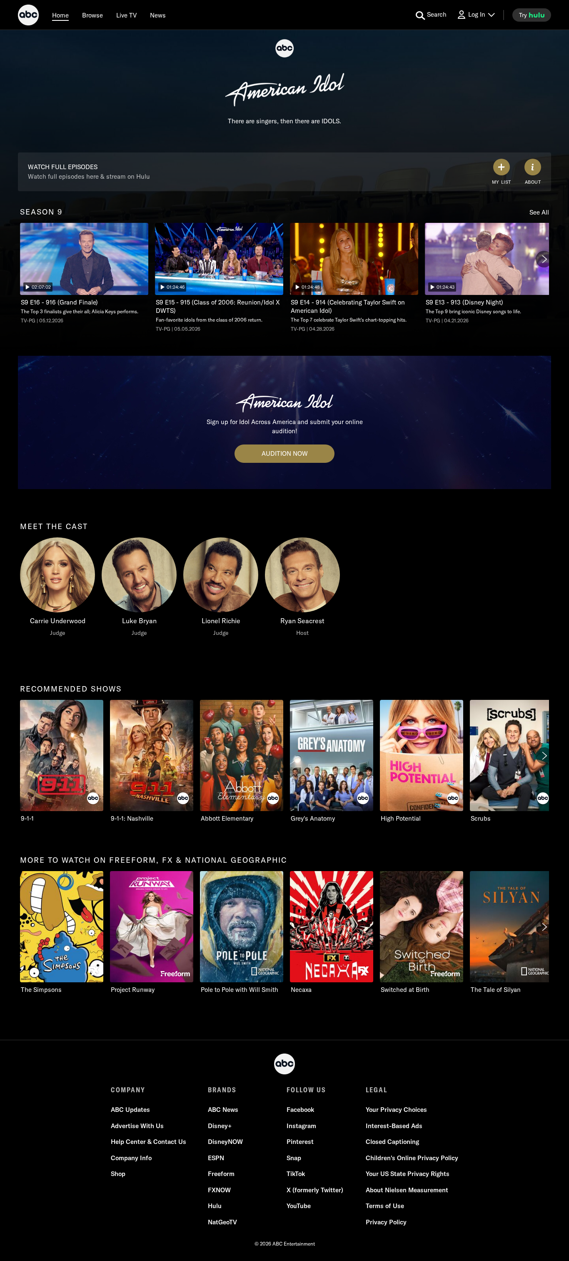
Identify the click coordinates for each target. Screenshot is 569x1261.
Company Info (131, 1158)
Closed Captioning (392, 1142)
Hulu (215, 1206)
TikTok (296, 1174)
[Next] (544, 259)
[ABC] (28, 16)
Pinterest (300, 1142)
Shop (118, 1174)
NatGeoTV (222, 1222)
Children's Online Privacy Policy (412, 1158)
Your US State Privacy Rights (407, 1174)
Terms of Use (385, 1206)
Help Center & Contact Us (148, 1142)
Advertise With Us (137, 1126)
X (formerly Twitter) (315, 1190)
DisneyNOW (225, 1142)
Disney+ (220, 1126)
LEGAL (376, 1090)
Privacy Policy (386, 1222)
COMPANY (128, 1090)
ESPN (216, 1158)
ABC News (223, 1110)
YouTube (299, 1206)
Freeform (221, 1174)
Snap (294, 1158)
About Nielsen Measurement (407, 1190)
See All (539, 212)
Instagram (301, 1126)
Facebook (300, 1110)
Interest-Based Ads (394, 1126)
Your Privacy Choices (396, 1110)
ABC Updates (130, 1110)
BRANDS (222, 1090)
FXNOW (219, 1190)
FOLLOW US (306, 1090)
